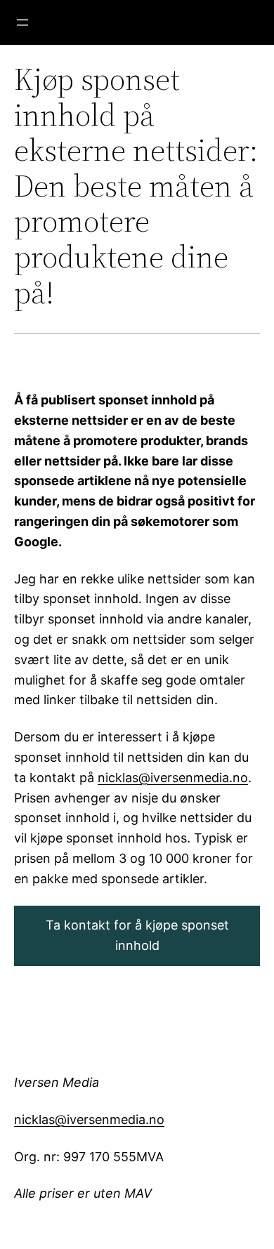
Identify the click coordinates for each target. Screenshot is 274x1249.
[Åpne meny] (22, 22)
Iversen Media (56, 1082)
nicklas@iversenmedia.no (173, 777)
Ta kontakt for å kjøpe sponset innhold (137, 935)
